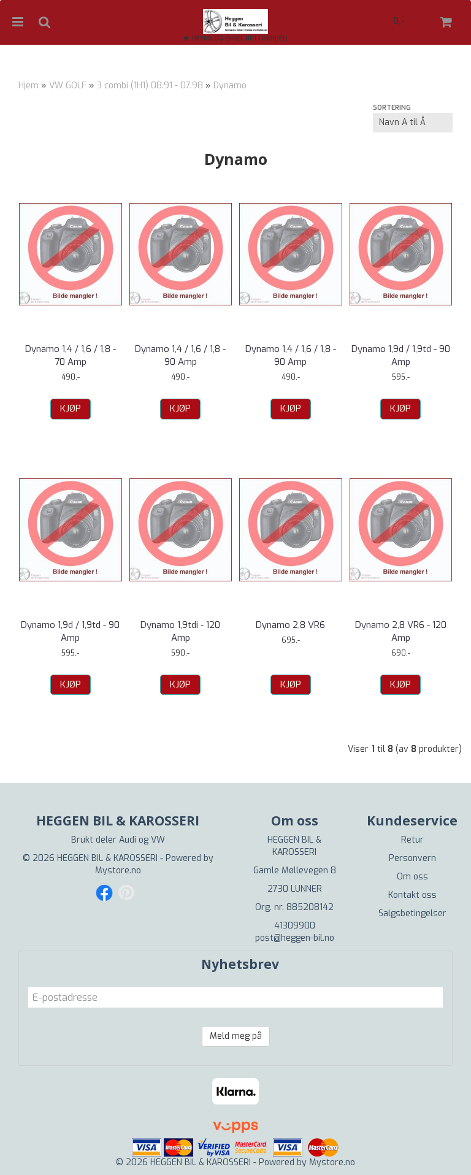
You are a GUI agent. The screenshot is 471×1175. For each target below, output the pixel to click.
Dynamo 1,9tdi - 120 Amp (180, 631)
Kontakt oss (412, 895)
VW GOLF (67, 85)
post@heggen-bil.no (294, 938)
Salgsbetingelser (412, 913)
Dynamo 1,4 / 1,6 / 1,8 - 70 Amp (70, 355)
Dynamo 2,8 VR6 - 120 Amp (400, 631)
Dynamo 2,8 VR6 (290, 625)
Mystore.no (118, 870)
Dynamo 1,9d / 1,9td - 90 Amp (400, 355)
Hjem (28, 85)
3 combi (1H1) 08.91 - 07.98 (150, 85)
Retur (412, 840)
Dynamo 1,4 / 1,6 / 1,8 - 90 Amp (180, 355)
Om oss (412, 876)
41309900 (294, 926)
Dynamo (230, 85)
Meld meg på (236, 1036)
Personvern (412, 858)
